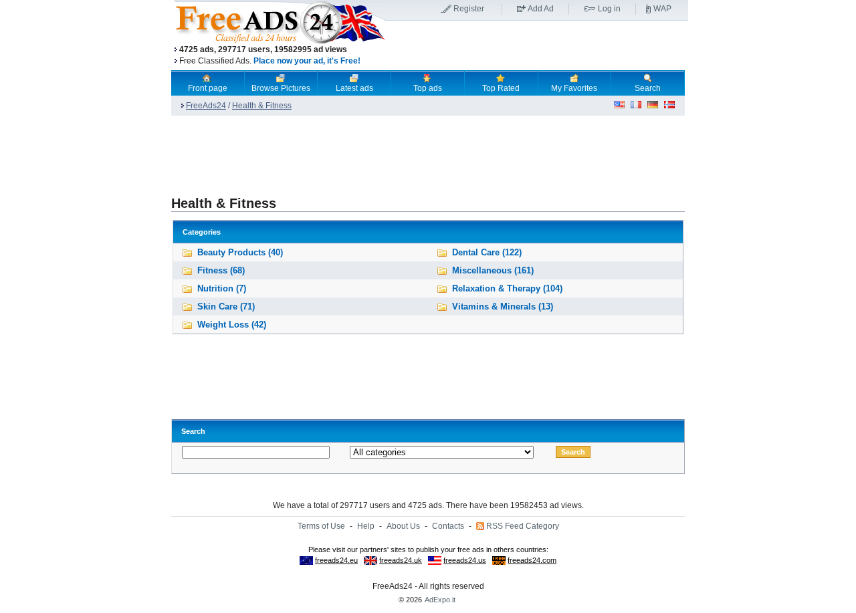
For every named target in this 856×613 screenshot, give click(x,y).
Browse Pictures (280, 88)
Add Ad (541, 8)
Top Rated (501, 88)
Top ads (427, 88)
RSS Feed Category (522, 526)
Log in (609, 8)
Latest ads (354, 88)
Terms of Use (321, 526)
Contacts (448, 526)
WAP (662, 8)
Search (648, 88)
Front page (207, 88)
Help (365, 526)
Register (468, 8)
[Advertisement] (537, 46)
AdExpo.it (440, 600)
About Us (403, 526)
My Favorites (574, 88)
